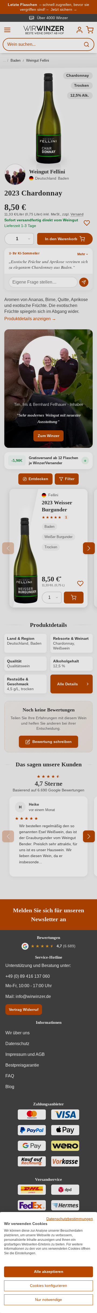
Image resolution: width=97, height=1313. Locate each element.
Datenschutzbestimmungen (69, 1219)
